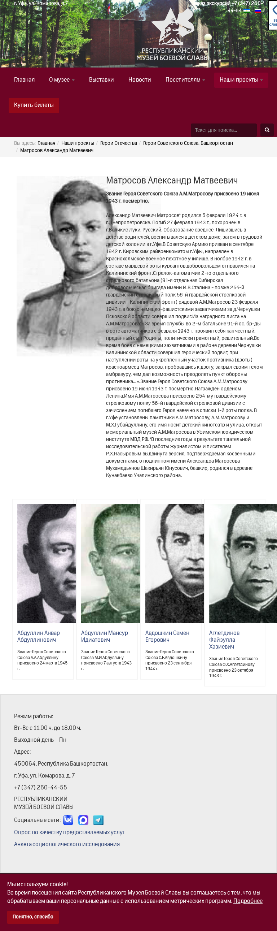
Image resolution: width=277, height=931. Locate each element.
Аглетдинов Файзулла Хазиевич (224, 640)
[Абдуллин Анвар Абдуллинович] (66, 563)
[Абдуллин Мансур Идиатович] (130, 563)
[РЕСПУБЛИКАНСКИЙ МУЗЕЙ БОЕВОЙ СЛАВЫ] (137, 37)
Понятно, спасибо (33, 916)
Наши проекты (239, 80)
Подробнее (248, 901)
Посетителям (184, 80)
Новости (139, 80)
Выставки (101, 80)
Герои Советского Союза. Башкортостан (188, 143)
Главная (24, 80)
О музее (60, 80)
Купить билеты (34, 105)
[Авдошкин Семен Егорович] (194, 563)
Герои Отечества (118, 143)
